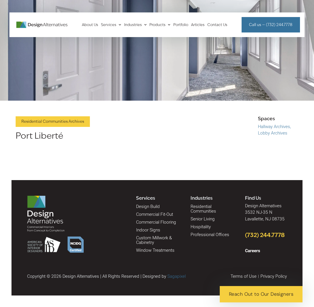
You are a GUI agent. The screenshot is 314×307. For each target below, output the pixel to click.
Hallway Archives (274, 126)
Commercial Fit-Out (154, 214)
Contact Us (217, 25)
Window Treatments (155, 250)
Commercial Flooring (156, 222)
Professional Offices (210, 234)
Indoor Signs (148, 230)
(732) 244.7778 (265, 235)
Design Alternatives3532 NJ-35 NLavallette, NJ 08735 (265, 212)
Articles (198, 25)
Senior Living (203, 219)
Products (157, 25)
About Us (90, 25)
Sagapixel (176, 276)
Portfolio (180, 25)
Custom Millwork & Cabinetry (154, 240)
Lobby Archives (272, 133)
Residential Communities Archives (52, 121)
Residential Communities (203, 209)
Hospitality (201, 226)
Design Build (148, 206)
